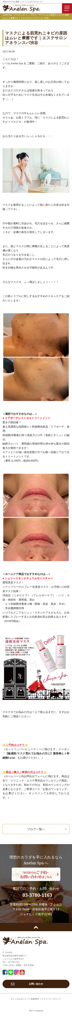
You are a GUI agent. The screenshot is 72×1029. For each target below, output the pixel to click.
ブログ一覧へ (36, 829)
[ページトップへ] (36, 927)
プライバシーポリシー (51, 999)
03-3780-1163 (37, 895)
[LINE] (10, 972)
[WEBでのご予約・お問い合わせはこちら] (36, 874)
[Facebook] (5, 972)
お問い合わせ (36, 984)
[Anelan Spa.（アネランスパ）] (21, 10)
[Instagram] (16, 972)
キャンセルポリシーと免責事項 (25, 999)
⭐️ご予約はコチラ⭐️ (15, 744)
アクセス (56, 904)
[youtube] (22, 972)
